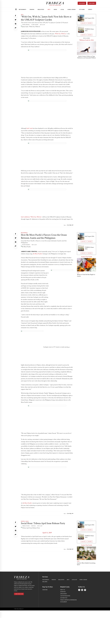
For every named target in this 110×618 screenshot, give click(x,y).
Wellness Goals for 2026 (86, 40)
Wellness (44, 581)
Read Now (83, 23)
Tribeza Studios (26, 525)
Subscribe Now (19, 593)
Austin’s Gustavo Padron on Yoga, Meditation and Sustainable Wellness (86, 57)
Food (78, 272)
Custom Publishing (65, 595)
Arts (49, 9)
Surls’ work (29, 128)
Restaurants (22, 9)
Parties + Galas (24, 521)
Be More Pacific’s (38, 254)
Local (62, 9)
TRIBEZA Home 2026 (89, 30)
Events (90, 9)
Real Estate (41, 9)
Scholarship (63, 601)
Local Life (74, 579)
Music (55, 9)
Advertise (63, 591)
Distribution (63, 597)
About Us (62, 589)
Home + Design (71, 9)
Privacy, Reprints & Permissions (68, 599)
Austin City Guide (86, 257)
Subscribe (90, 23)
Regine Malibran (26, 244)
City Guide (82, 9)
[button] (78, 48)
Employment (63, 593)
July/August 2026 (89, 18)
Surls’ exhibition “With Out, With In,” (31, 217)
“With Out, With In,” (60, 34)
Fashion (32, 9)
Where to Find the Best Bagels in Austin (86, 275)
